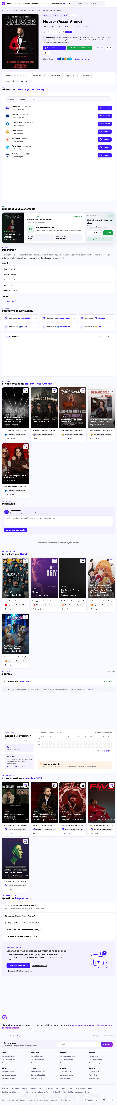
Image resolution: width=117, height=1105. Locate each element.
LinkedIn (8, 1036)
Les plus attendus (8, 1059)
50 (42, 439)
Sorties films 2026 (8, 1056)
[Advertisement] (58, 180)
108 (70, 439)
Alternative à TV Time (84, 1088)
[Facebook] (18, 81)
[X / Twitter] (14, 81)
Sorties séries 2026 (8, 1071)
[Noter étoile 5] (23, 75)
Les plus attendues (9, 1075)
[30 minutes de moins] (89, 233)
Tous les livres (65, 1078)
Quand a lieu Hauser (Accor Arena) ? (20, 905)
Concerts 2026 (94, 1071)
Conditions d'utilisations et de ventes (15, 1092)
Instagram (19, 1036)
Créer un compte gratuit (18, 965)
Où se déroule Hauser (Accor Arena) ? (21, 937)
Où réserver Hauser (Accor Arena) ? (20, 916)
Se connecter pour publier (15, 530)
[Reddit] (26, 81)
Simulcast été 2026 (38, 1071)
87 (93, 439)
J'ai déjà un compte (39, 965)
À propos (5, 1088)
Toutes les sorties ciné (10, 1063)
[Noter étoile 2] (15, 75)
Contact (71, 1088)
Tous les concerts (95, 1078)
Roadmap (32, 1088)
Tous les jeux (35, 1063)
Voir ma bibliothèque (101, 239)
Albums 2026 (93, 1056)
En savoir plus (92, 690)
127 (14, 439)
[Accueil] (3, 3)
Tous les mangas (66, 1063)
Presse (63, 1088)
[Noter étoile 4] (20, 75)
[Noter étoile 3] (17, 75)
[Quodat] (4, 1017)
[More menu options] (69, 3)
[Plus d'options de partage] (30, 81)
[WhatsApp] (22, 81)
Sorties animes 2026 (38, 1075)
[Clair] (109, 1100)
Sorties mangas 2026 (67, 1056)
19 (7, 495)
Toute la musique (95, 1063)
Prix (40, 1088)
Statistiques (48, 1088)
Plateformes (22, 99)
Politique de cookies (75, 1092)
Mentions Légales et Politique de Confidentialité (48, 1092)
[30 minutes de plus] (100, 233)
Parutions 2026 (65, 1071)
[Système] (104, 1100)
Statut (87, 1092)
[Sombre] (113, 1100)
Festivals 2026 (94, 1075)
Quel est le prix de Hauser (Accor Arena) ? (23, 930)
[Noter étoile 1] (12, 75)
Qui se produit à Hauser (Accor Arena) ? (22, 923)
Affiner (12, 99)
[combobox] (88, 3)
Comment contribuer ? (19, 1088)
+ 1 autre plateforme (81, 59)
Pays (34, 99)
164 (8, 439)
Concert (73, 16)
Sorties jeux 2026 (37, 1056)
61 (99, 439)
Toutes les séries (8, 1078)
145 (13, 495)
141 (36, 439)
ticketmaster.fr (25, 681)
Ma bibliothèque (75, 216)
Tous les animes (36, 1078)
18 (64, 439)
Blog (56, 1088)
